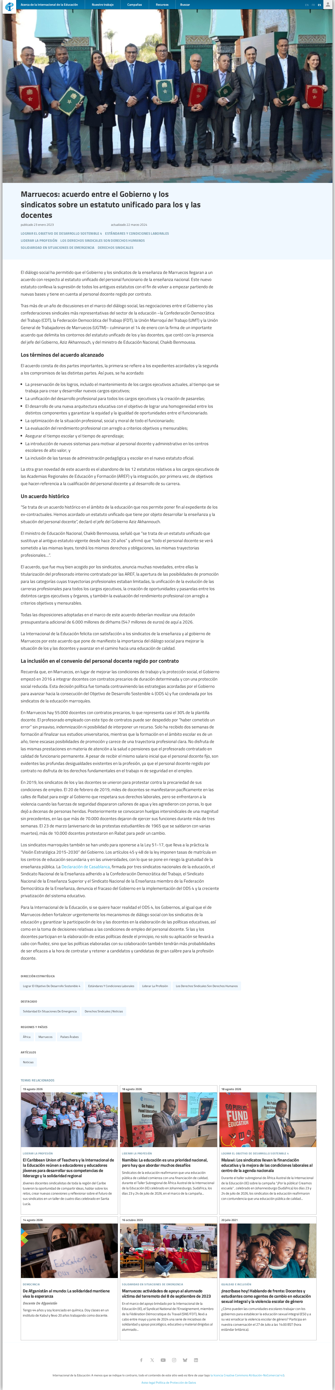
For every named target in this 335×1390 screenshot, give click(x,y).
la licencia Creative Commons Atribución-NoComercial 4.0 (247, 1375)
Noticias (28, 1062)
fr (313, 5)
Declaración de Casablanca (86, 866)
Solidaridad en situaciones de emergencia (50, 1011)
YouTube (163, 1360)
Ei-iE (9, 7)
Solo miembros (327, 4)
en (307, 5)
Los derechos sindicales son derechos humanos (207, 986)
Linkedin (196, 1360)
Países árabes (69, 1037)
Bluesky (185, 1360)
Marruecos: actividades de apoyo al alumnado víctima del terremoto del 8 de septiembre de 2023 (168, 1275)
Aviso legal (148, 1382)
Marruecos (45, 1037)
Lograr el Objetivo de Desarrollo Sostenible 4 (51, 986)
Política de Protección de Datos (176, 1382)
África (27, 1037)
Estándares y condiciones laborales (111, 986)
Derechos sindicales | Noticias (104, 1011)
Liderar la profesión (155, 986)
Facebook (141, 1360)
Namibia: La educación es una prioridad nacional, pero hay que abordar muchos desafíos (168, 1142)
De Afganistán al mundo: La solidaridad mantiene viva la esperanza (69, 1268)
